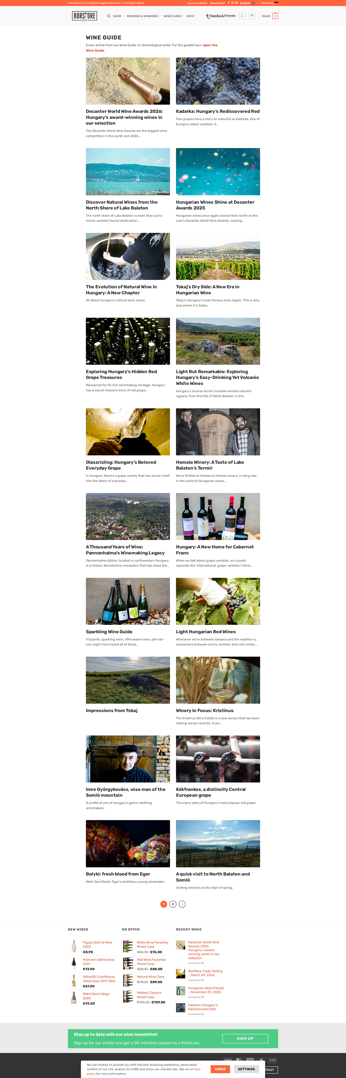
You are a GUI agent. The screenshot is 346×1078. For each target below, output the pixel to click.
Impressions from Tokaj (112, 710)
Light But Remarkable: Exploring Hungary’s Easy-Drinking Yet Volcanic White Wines (217, 377)
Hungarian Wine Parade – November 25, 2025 (206, 990)
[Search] (108, 16)
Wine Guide (172, 16)
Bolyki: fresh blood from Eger (118, 874)
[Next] (182, 904)
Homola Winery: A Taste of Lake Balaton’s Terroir (210, 465)
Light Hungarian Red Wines (206, 631)
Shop (117, 16)
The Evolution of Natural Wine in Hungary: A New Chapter (121, 290)
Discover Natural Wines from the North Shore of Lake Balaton (122, 205)
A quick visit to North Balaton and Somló (213, 877)
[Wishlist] (252, 16)
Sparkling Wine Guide (109, 631)
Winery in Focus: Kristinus (205, 710)
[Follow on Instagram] (232, 3)
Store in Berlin (197, 3)
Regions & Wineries (142, 16)
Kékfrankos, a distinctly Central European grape (211, 792)
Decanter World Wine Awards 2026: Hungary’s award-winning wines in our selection (124, 117)
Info (190, 16)
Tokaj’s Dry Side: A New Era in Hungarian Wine (207, 290)
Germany (267, 3)
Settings (246, 1069)
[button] (217, 3)
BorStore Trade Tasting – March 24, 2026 (205, 973)
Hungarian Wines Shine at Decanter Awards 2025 (215, 205)
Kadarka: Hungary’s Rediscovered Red (218, 111)
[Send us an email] (236, 3)
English (245, 3)
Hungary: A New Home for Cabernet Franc (215, 550)
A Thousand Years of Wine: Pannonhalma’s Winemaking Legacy (125, 550)
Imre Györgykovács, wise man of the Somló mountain (125, 792)
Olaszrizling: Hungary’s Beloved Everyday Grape (121, 465)
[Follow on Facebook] (228, 3)
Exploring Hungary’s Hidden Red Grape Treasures (121, 374)
